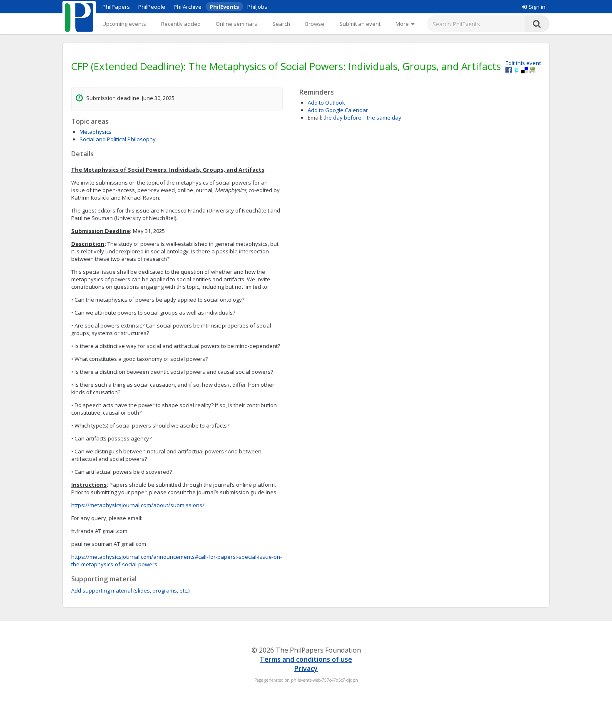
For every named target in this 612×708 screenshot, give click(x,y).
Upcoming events (124, 24)
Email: (315, 117)
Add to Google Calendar (338, 110)
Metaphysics (96, 131)
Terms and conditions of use (306, 659)
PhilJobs (257, 6)
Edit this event (523, 63)
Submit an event (360, 24)
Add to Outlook (326, 102)
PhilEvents (224, 6)
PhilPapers (116, 6)
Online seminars (236, 24)
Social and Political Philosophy (118, 139)
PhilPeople (151, 6)
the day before (342, 117)
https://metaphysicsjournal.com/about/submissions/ (137, 505)
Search (281, 24)
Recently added (181, 24)
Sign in (537, 6)
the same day (384, 117)
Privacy (306, 668)
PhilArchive (188, 6)
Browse (314, 24)
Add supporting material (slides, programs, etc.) (130, 590)
